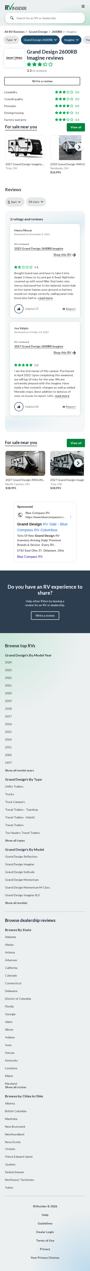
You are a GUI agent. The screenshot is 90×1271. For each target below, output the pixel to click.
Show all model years (19, 770)
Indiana (10, 1037)
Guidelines (45, 1223)
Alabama (10, 937)
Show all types (15, 840)
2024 (8, 662)
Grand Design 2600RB (38, 40)
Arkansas (11, 960)
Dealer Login (45, 1232)
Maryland (11, 1083)
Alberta (10, 1103)
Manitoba (11, 1119)
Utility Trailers (14, 786)
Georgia (10, 1014)
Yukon (9, 1187)
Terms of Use (45, 1240)
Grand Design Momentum (22, 879)
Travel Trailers (14, 825)
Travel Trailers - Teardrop (21, 809)
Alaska (9, 944)
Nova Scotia (13, 1142)
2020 (8, 693)
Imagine (69, 40)
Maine (9, 1076)
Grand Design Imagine (19, 864)
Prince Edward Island (18, 1156)
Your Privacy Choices (45, 1257)
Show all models (16, 903)
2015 (8, 731)
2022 (8, 677)
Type (9, 40)
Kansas (10, 1052)
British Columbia (15, 1111)
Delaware (11, 991)
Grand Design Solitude (20, 872)
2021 (8, 685)
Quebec (10, 1164)
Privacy (45, 1249)
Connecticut (13, 983)
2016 (8, 724)
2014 (8, 739)
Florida (9, 1006)
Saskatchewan (14, 1172)
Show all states (15, 1087)
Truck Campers (15, 802)
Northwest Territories (19, 1179)
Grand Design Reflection (21, 856)
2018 (8, 708)
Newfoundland (14, 1134)
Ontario (10, 1149)
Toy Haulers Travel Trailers (22, 832)
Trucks (9, 794)
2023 (8, 670)
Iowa (8, 1045)
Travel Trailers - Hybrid (20, 817)
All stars (34, 201)
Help (45, 1215)
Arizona (10, 952)
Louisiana (11, 1068)
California (11, 967)
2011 (8, 747)
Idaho (9, 1022)
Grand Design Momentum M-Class (27, 887)
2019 (8, 701)
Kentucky (11, 1060)
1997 (8, 762)
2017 (8, 716)
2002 (8, 755)
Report (71, 308)
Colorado (11, 975)
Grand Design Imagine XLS (22, 895)
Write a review (42, 81)
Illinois (9, 1029)
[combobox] (45, 19)
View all (76, 127)
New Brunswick (15, 1126)
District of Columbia (18, 998)
